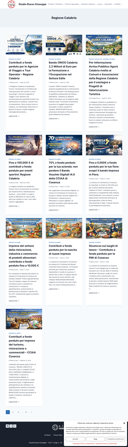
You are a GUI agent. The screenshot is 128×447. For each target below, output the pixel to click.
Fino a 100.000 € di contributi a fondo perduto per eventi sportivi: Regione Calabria (21, 170)
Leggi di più (14, 116)
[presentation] (24, 45)
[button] (124, 423)
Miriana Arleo (14, 82)
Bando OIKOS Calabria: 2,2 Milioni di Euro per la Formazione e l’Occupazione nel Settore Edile (63, 70)
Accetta (75, 439)
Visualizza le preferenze (115, 439)
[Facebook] (7, 426)
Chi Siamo (47, 435)
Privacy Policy (58, 435)
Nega (95, 439)
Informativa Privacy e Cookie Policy (84, 443)
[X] (11, 426)
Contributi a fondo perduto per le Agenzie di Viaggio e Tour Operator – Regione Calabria (23, 70)
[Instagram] (14, 426)
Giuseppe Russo (95, 98)
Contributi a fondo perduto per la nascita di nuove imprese (63, 249)
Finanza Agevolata (95, 59)
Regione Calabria (15, 59)
